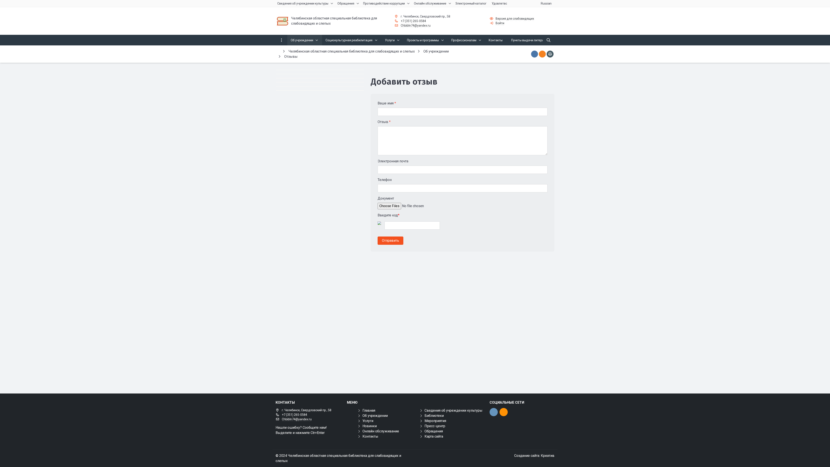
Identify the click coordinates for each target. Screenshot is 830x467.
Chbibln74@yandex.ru (416, 25)
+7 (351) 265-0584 (413, 21)
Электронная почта (393, 161)
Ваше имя (387, 103)
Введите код (388, 215)
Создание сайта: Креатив (534, 456)
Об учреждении (375, 416)
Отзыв (384, 122)
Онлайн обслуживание (380, 431)
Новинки (369, 426)
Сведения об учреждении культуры (453, 410)
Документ (386, 198)
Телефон (385, 180)
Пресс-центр (435, 426)
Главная (368, 410)
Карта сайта (434, 436)
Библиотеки (434, 416)
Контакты (370, 436)
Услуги (367, 421)
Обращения (434, 431)
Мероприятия (435, 421)
